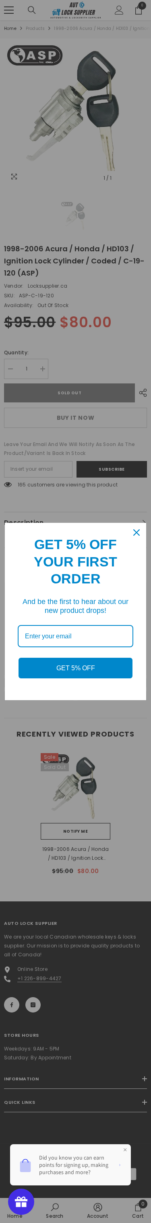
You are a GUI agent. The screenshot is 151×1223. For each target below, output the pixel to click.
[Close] (136, 532)
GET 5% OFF (75, 668)
